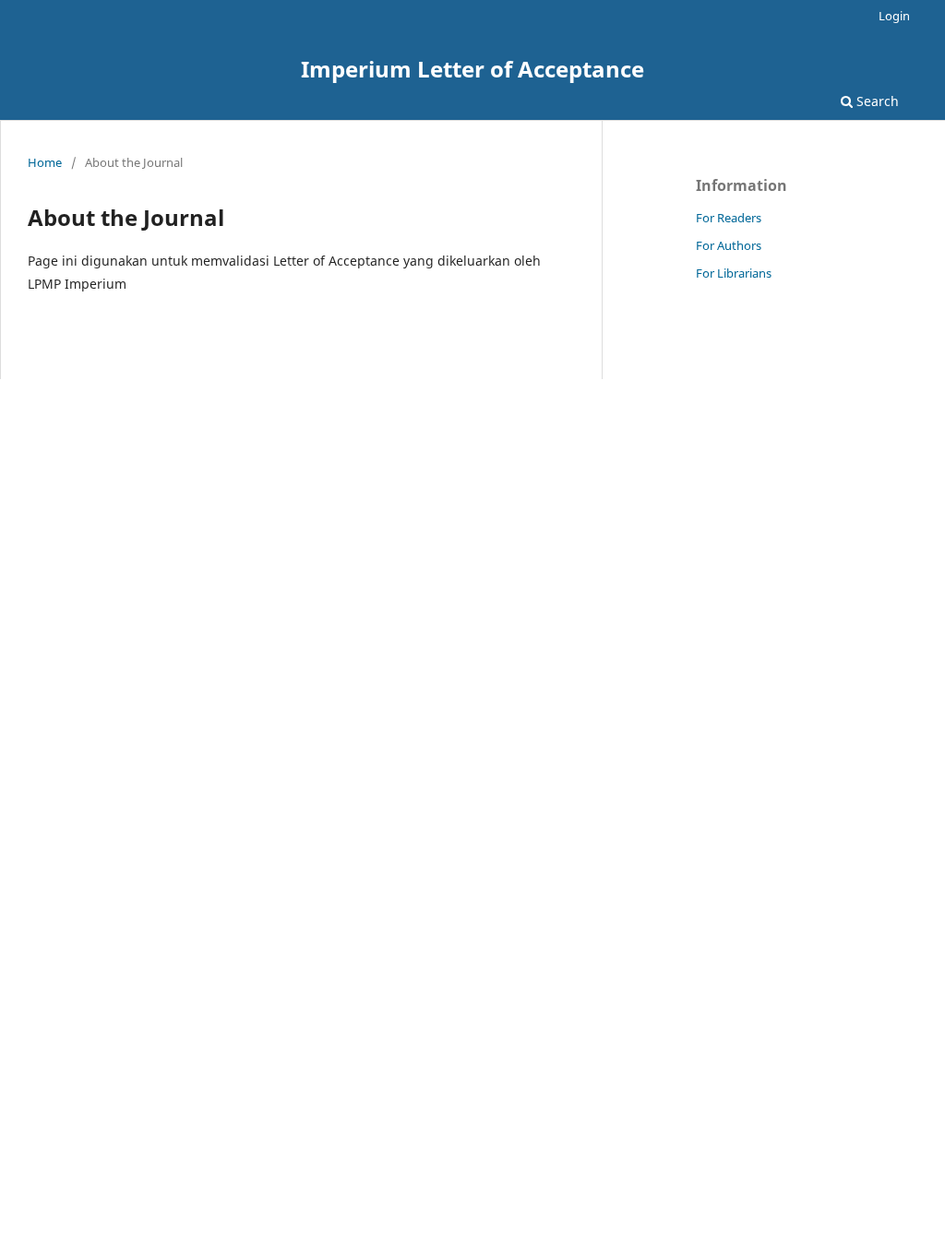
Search (876, 101)
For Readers (728, 217)
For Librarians (734, 273)
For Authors (728, 245)
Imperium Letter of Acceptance (472, 68)
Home (45, 162)
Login (894, 15)
